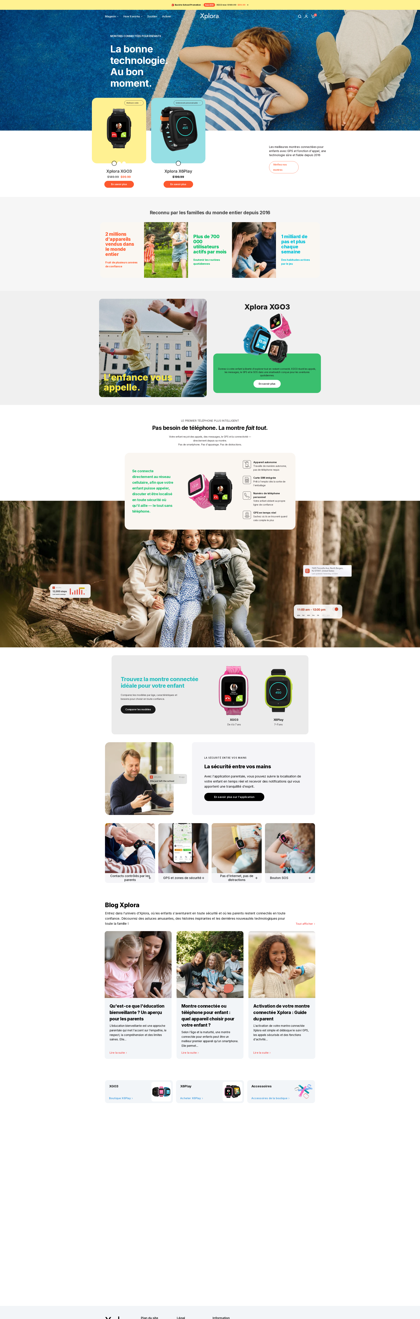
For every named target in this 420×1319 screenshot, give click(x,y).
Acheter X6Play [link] (190, 1098)
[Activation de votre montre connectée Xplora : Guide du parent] (281, 964)
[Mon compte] (306, 16)
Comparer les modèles (138, 709)
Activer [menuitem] (166, 16)
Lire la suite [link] (117, 1052)
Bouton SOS (279, 878)
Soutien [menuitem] (152, 16)
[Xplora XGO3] (119, 128)
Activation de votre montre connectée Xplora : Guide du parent (281, 1012)
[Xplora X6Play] (178, 128)
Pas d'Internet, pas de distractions (236, 878)
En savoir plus (119, 184)
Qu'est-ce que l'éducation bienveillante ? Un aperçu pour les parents (137, 1012)
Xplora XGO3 (119, 171)
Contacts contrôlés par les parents (130, 878)
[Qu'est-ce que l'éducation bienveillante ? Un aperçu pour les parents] (138, 964)
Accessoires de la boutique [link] (269, 1098)
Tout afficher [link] (304, 923)
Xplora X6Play (178, 171)
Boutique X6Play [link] (120, 1098)
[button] (234, 797)
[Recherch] (299, 16)
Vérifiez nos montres (280, 167)
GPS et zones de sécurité (182, 878)
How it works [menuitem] (131, 16)
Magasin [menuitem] (110, 16)
